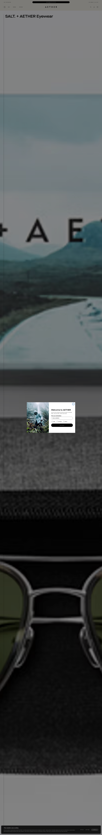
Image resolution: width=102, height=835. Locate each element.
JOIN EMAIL (62, 425)
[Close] (73, 404)
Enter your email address (56, 415)
